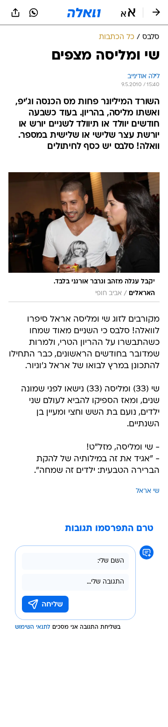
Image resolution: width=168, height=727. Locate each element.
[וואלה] (84, 12)
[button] (128, 12)
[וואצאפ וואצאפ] (33, 12)
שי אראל (148, 491)
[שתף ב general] (15, 12)
